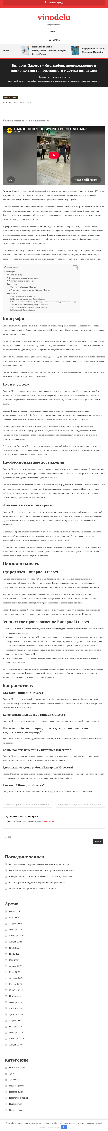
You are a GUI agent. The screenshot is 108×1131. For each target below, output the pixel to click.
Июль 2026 (15, 911)
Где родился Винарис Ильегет (23, 287)
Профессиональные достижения (24, 278)
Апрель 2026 (15, 923)
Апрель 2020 (15, 1020)
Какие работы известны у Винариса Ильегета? (31, 304)
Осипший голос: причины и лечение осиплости (32, 888)
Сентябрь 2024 (16, 935)
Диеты (12, 1073)
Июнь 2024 (15, 953)
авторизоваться (48, 821)
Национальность (13, 284)
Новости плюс (16, 1091)
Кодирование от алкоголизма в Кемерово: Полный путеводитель (40, 876)
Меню (56, 39)
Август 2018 (15, 1044)
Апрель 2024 (15, 966)
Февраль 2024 (16, 978)
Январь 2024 (15, 984)
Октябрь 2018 (16, 1032)
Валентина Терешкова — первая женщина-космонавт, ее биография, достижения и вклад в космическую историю (29, 805)
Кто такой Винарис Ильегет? (24, 296)
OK (64, 1127)
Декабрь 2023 (16, 990)
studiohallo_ (26, 102)
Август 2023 (15, 1008)
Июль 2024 (15, 947)
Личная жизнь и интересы (22, 281)
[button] (74, 267)
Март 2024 (14, 972)
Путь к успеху (16, 275)
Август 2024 (15, 941)
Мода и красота (16, 1085)
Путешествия (15, 1104)
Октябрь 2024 (16, 929)
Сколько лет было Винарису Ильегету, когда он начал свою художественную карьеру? (46, 302)
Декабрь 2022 (16, 1014)
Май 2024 (14, 960)
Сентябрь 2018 (16, 1038)
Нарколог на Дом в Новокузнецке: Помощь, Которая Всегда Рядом (46, 50)
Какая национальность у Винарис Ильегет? (30, 299)
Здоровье (13, 1079)
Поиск (52, 31)
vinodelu (54, 17)
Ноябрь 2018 (15, 1026)
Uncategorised (10, 97)
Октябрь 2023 (16, 1002)
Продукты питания (18, 1097)
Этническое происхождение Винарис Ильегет (30, 290)
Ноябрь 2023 (15, 996)
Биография (10, 272)
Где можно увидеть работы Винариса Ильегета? (32, 307)
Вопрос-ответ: (12, 293)
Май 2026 (14, 917)
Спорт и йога (15, 1110)
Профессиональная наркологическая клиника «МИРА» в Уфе (39, 864)
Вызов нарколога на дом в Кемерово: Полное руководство (37, 882)
